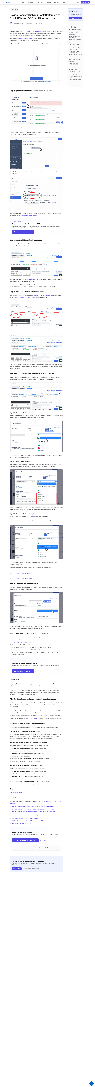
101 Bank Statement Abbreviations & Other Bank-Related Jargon (29, 821)
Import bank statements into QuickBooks (22, 571)
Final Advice (71, 61)
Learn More (71, 85)
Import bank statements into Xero (20, 576)
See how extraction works (22, 671)
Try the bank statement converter (24, 840)
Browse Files (36, 71)
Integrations (31, 2)
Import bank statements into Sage (21, 573)
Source (70, 83)
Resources (48, 2)
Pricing (63, 2)
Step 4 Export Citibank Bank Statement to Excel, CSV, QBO (75, 41)
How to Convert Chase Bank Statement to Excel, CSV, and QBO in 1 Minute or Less (33, 811)
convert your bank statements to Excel (27, 215)
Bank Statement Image (16, 792)
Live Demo (56, 2)
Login (78, 2)
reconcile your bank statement (42, 295)
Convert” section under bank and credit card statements (32, 129)
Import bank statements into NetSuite (22, 578)
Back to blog (15, 9)
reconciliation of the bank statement (26, 297)
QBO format (31, 516)
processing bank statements (51, 685)
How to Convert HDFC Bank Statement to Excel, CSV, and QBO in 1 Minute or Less (33, 809)
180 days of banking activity (33, 31)
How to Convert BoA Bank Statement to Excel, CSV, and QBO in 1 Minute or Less (33, 806)
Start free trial (85, 2)
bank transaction (33, 279)
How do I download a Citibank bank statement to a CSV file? (76, 76)
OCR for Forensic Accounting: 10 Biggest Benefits (25, 818)
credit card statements (31, 718)
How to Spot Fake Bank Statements (21, 823)
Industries (39, 2)
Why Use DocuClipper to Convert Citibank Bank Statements (74, 65)
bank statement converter (27, 38)
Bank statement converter (22, 232)
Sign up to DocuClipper (46, 81)
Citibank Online (18, 642)
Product (23, 2)
